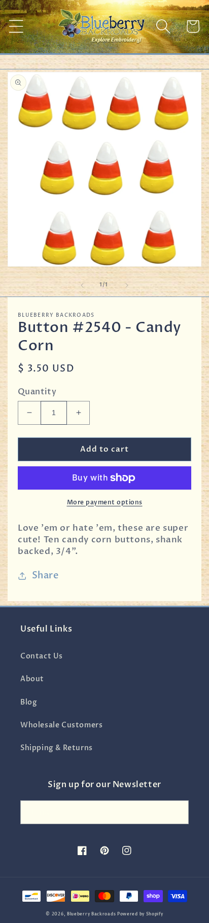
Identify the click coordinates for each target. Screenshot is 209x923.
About (32, 679)
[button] (16, 26)
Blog (28, 702)
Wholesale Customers (61, 725)
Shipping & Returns (56, 748)
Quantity (37, 391)
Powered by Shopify (140, 914)
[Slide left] (82, 285)
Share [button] (45, 575)
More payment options (105, 502)
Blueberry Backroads (91, 914)
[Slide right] (127, 285)
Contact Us (41, 656)
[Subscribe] (177, 812)
